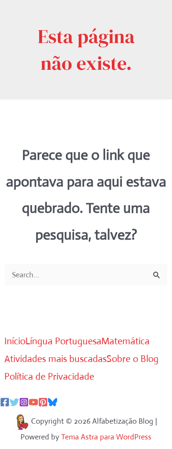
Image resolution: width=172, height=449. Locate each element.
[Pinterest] (43, 402)
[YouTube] (33, 402)
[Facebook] (5, 402)
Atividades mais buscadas (55, 359)
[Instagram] (24, 402)
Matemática (125, 341)
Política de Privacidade (49, 377)
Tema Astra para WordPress (106, 437)
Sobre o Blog (133, 359)
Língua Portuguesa (63, 341)
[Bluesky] (52, 402)
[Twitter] (14, 402)
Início (14, 341)
